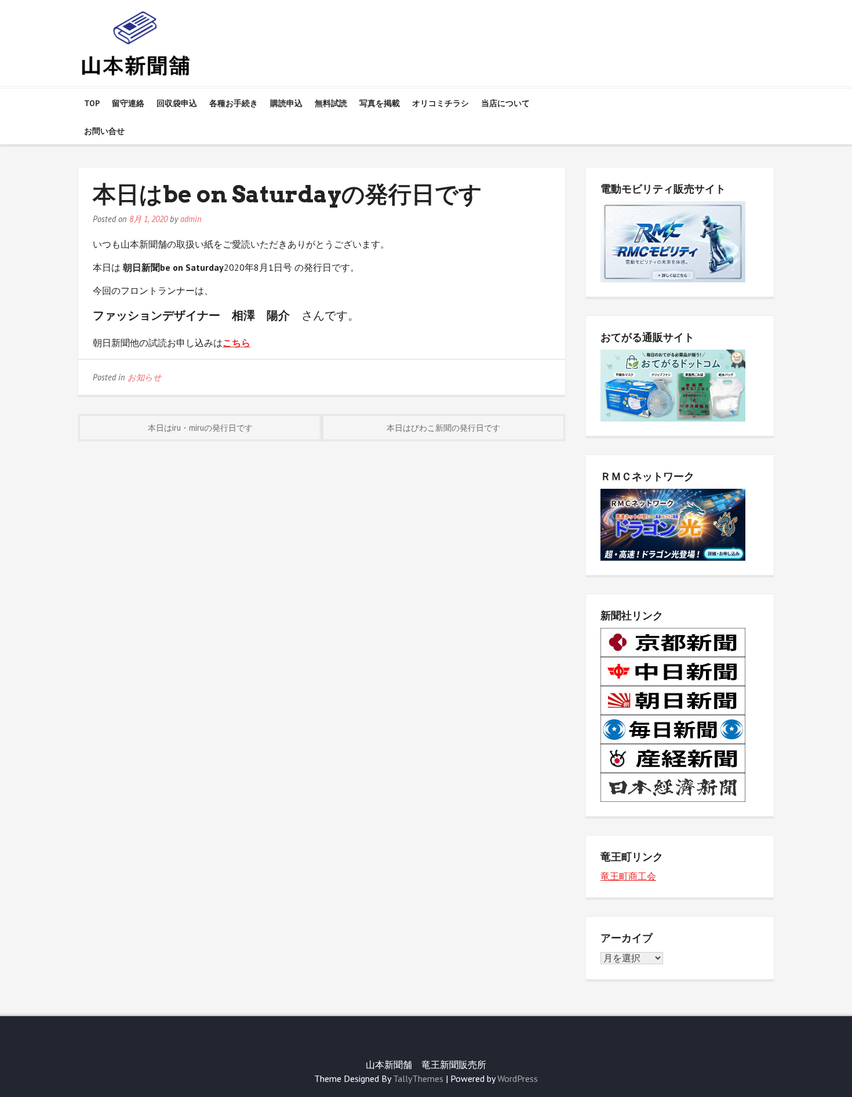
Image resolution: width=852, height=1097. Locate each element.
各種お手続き (233, 103)
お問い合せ (104, 131)
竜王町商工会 (628, 876)
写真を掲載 (379, 103)
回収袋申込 (176, 103)
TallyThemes (418, 1078)
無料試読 (331, 103)
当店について (505, 103)
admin (191, 218)
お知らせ (145, 377)
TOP (92, 103)
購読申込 (286, 103)
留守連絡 (128, 103)
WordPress (517, 1078)
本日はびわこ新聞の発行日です (443, 427)
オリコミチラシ (440, 103)
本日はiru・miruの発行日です (200, 427)
